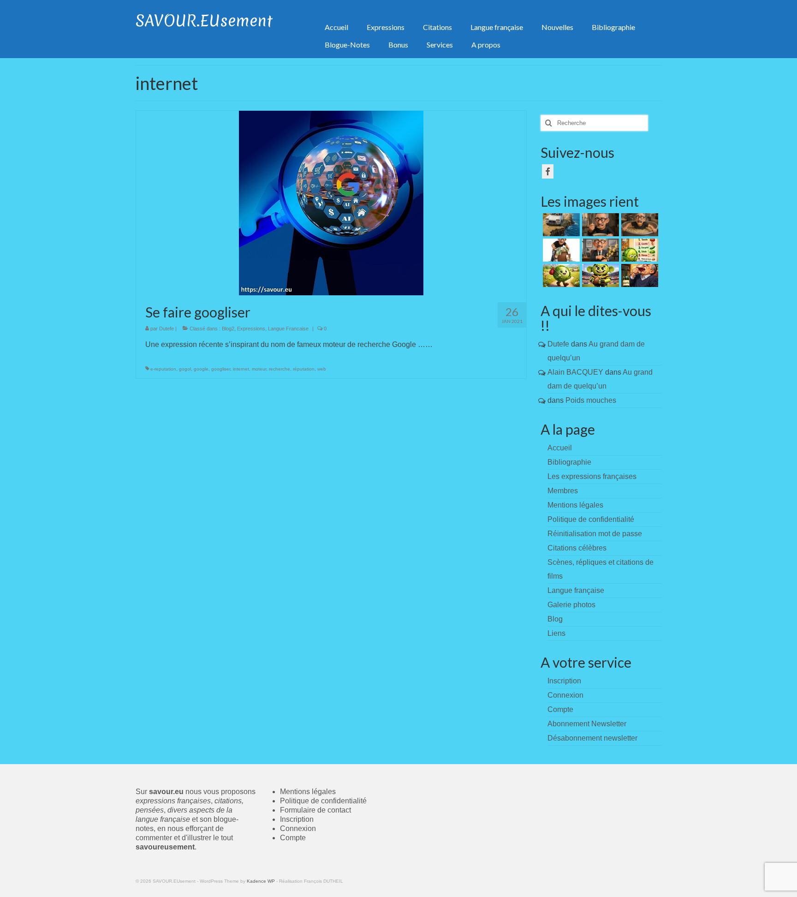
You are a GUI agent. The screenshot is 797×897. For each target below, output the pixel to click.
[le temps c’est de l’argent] (599, 250)
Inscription (297, 819)
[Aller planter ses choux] (560, 275)
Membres (562, 491)
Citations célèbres (577, 548)
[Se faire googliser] (331, 202)
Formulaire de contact (315, 810)
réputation (304, 368)
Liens (556, 633)
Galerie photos (571, 605)
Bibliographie (569, 462)
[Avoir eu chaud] (560, 224)
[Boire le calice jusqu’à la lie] (638, 275)
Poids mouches (590, 400)
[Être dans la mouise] (599, 224)
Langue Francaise (288, 328)
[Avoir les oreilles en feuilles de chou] (599, 275)
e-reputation (163, 368)
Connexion (298, 828)
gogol (185, 368)
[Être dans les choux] (638, 250)
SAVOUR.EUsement (204, 20)
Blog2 (228, 328)
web (321, 368)
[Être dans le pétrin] (638, 224)
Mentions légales (575, 505)
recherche (279, 368)
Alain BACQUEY (575, 372)
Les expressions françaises (591, 476)
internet (241, 368)
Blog (555, 619)
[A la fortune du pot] (560, 250)
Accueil (559, 448)
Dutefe (166, 328)
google (201, 368)
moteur (259, 368)
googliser (220, 368)
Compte (293, 838)
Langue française (575, 590)
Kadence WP (261, 881)
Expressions (251, 328)
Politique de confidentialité (590, 519)
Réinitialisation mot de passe (594, 534)
